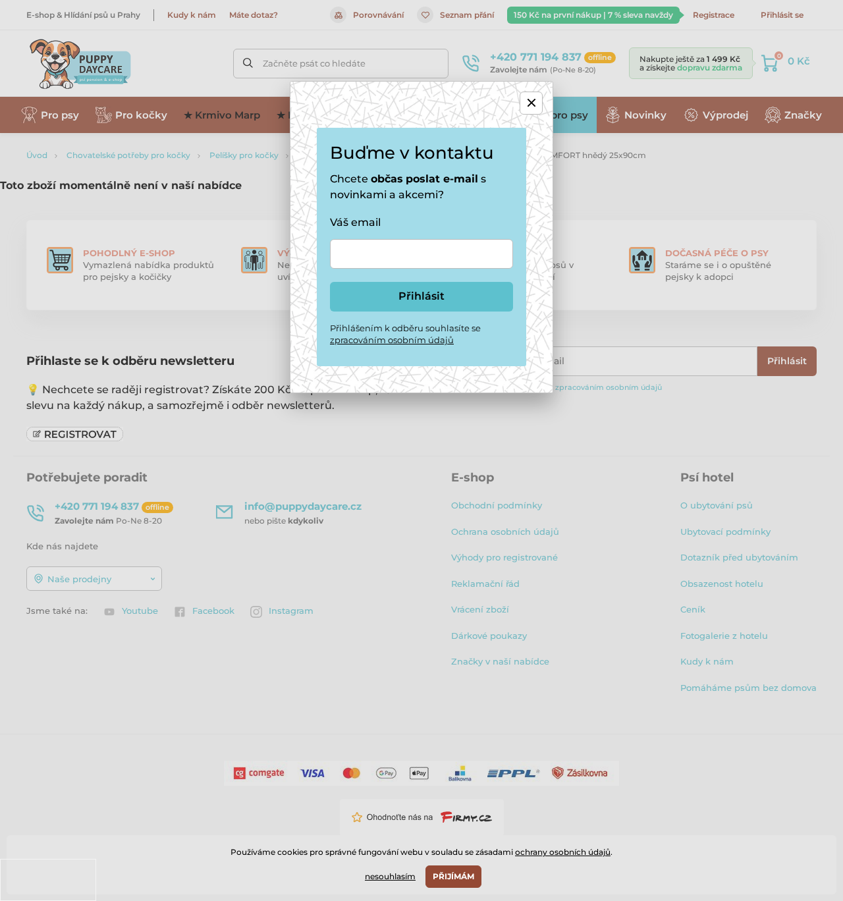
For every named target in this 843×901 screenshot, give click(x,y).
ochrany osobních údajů (563, 852)
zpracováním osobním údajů (392, 340)
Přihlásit (421, 296)
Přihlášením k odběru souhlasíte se (405, 334)
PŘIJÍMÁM (453, 876)
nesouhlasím (390, 876)
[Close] (531, 103)
